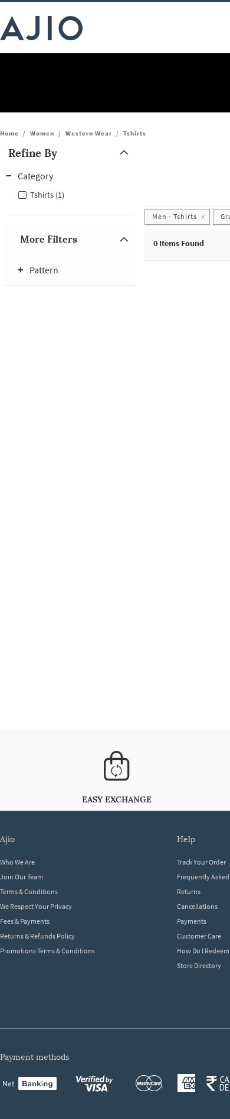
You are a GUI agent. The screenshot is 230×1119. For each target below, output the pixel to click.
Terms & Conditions (29, 891)
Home (9, 133)
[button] (70, 153)
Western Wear (88, 133)
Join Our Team (21, 876)
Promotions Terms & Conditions (47, 950)
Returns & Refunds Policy (37, 935)
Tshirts (134, 133)
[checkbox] (71, 194)
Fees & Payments (25, 921)
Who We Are (17, 861)
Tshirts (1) (47, 194)
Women (42, 133)
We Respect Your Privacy (36, 906)
